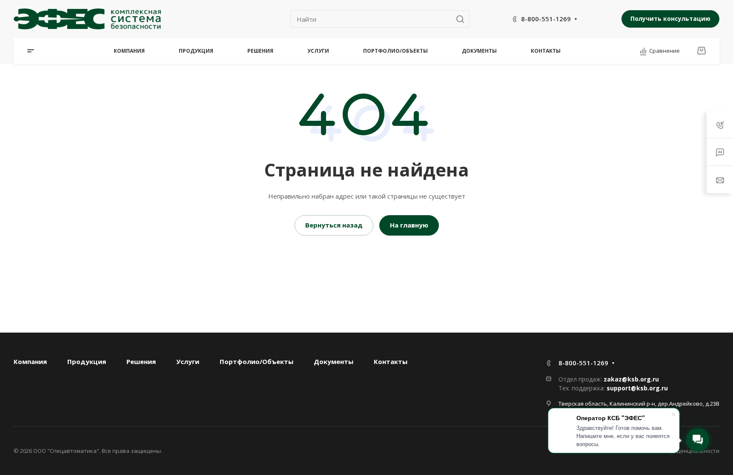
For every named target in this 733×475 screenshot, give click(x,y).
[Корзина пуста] (701, 50)
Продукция (86, 361)
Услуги (187, 361)
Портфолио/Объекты (256, 361)
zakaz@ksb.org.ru (631, 379)
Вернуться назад (334, 225)
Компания (30, 361)
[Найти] (462, 19)
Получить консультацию (670, 18)
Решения (141, 361)
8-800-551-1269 (546, 18)
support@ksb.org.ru (637, 388)
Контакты (390, 361)
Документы (333, 361)
